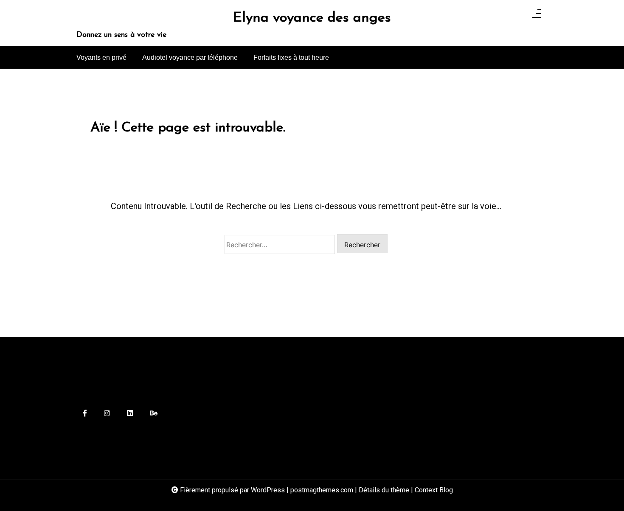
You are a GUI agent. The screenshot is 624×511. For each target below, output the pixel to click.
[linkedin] (130, 414)
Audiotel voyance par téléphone (190, 57)
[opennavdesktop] (537, 16)
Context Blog (434, 490)
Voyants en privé (101, 57)
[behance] (153, 414)
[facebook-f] (84, 414)
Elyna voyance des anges (312, 18)
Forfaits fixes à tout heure (291, 57)
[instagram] (107, 414)
